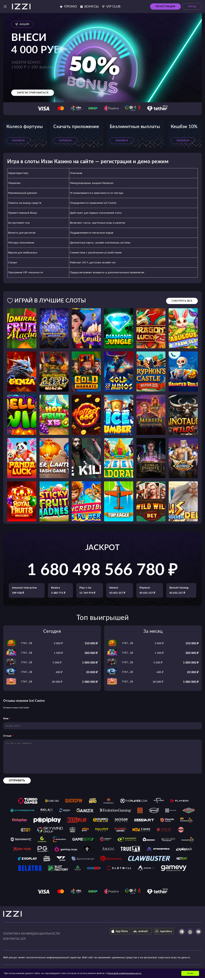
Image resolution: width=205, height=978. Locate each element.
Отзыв (7, 736)
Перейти (18, 140)
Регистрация (165, 6)
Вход (192, 6)
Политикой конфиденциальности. (124, 973)
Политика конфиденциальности (31, 933)
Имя (5, 718)
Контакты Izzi (14, 938)
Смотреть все (182, 301)
